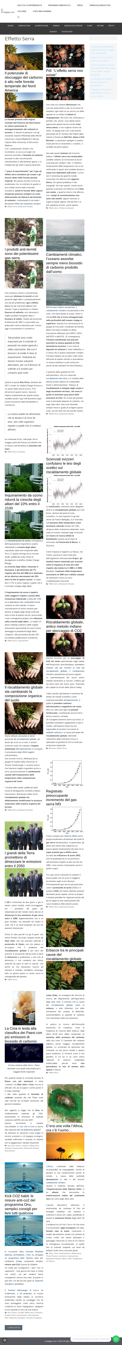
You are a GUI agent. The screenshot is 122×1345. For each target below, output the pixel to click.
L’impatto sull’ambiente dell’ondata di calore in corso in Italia (101, 93)
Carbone (25, 1146)
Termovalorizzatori (99, 5)
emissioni (65, 739)
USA (40, 1113)
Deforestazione (65, 1253)
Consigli (21, 1312)
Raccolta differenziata (30, 5)
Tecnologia (66, 32)
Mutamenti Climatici (25, 207)
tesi (60, 516)
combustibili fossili (32, 602)
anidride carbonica (54, 732)
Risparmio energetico (59, 5)
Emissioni (21, 452)
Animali (56, 26)
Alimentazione (41, 26)
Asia (9, 1146)
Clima (89, 26)
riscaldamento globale (56, 671)
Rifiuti (111, 26)
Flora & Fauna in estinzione (56, 1256)
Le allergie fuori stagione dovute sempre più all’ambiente (102, 82)
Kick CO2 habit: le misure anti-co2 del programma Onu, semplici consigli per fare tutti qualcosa (21, 1204)
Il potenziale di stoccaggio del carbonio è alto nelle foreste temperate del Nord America (24, 81)
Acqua (10, 26)
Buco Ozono (16, 1146)
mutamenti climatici (32, 204)
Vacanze (22, 11)
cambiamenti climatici (55, 1183)
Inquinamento (23, 641)
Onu (82, 1186)
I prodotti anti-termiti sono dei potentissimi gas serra (21, 253)
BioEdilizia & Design (73, 26)
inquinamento (14, 544)
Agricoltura (24, 26)
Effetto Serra (12, 207)
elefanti (49, 1250)
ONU (70, 1259)
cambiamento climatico (56, 310)
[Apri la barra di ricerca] (18, 17)
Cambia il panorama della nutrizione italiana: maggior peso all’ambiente (103, 50)
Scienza (53, 32)
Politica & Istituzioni (66, 208)
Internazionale (33, 1315)
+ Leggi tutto (13, 1328)
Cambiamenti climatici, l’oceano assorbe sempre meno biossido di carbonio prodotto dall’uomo (64, 263)
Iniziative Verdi (10, 1315)
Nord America (10, 1151)
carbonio (80, 1015)
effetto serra (77, 836)
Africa (50, 1166)
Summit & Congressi (34, 1318)
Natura (100, 26)
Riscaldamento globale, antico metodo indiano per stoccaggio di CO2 (65, 626)
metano (49, 891)
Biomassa (52, 748)
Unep (19, 1261)
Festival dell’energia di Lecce (23, 1290)
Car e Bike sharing (42, 11)
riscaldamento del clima (56, 378)
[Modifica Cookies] (4, 1340)
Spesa (80, 5)
